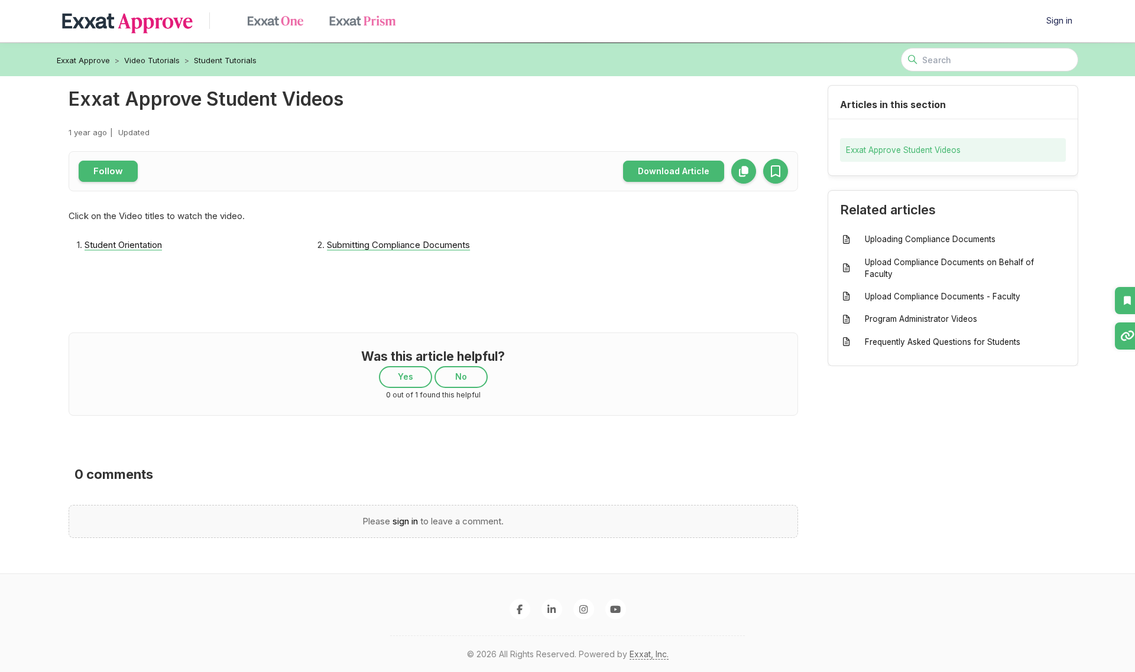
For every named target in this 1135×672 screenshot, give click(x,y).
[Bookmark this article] (775, 171)
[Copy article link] (743, 171)
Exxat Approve (83, 60)
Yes (405, 376)
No (461, 376)
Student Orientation (123, 244)
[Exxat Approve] (133, 21)
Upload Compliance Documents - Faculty (942, 296)
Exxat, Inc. (649, 654)
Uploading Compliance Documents (930, 239)
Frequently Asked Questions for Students (942, 342)
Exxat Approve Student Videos (903, 150)
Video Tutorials (152, 60)
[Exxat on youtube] (615, 609)
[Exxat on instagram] (583, 609)
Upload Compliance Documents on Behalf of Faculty (949, 268)
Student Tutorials (225, 60)
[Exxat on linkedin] (551, 609)
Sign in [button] (1059, 20)
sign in (405, 521)
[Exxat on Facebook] (520, 609)
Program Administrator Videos (921, 319)
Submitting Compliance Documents (398, 244)
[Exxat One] (280, 21)
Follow (108, 171)
